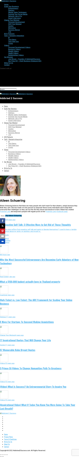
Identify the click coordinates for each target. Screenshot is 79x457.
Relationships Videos (16, 55)
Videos (6, 45)
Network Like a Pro (15, 16)
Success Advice (14, 30)
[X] (2, 225)
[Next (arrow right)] (3, 456)
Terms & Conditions (10, 439)
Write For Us (8, 63)
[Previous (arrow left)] (1, 456)
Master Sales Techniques (17, 12)
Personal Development (16, 22)
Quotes (10, 26)
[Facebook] (2, 220)
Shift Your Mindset (14, 24)
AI (9, 38)
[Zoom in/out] (7, 454)
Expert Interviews (14, 18)
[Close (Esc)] (1, 454)
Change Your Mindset (11, 20)
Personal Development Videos (19, 47)
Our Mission (8, 57)
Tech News (12, 40)
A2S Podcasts (9, 34)
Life (9, 32)
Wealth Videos (13, 51)
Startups (11, 10)
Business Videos (14, 49)
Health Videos (13, 53)
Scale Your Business (11, 6)
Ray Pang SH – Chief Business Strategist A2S (24, 61)
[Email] (2, 236)
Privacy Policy (8, 437)
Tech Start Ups (13, 42)
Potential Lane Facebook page (56, 212)
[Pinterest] (2, 231)
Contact (7, 65)
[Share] (3, 454)
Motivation (12, 28)
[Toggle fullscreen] (5, 454)
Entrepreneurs (13, 8)
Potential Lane (5, 212)
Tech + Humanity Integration (14, 36)
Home (6, 5)
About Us (7, 444)
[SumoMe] (2, 241)
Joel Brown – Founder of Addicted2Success (24, 59)
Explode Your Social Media (17, 14)
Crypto (10, 43)
